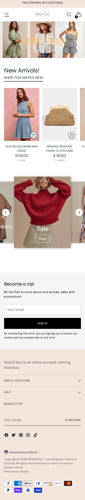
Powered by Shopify (16, 471)
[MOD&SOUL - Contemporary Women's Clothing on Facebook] (7, 436)
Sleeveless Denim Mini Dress (21, 148)
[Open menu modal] (6, 14)
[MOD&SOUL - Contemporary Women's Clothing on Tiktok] (36, 436)
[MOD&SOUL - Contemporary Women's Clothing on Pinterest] (21, 436)
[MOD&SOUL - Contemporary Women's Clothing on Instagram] (28, 436)
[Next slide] (79, 212)
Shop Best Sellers (50, 40)
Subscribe (73, 420)
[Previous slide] (6, 212)
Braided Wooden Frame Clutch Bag (59, 148)
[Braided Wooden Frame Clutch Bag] (59, 114)
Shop (42, 239)
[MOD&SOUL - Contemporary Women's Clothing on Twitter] (14, 436)
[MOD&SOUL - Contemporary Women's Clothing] (42, 14)
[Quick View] (33, 135)
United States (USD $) (23, 452)
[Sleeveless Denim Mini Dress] (21, 114)
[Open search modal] (68, 14)
